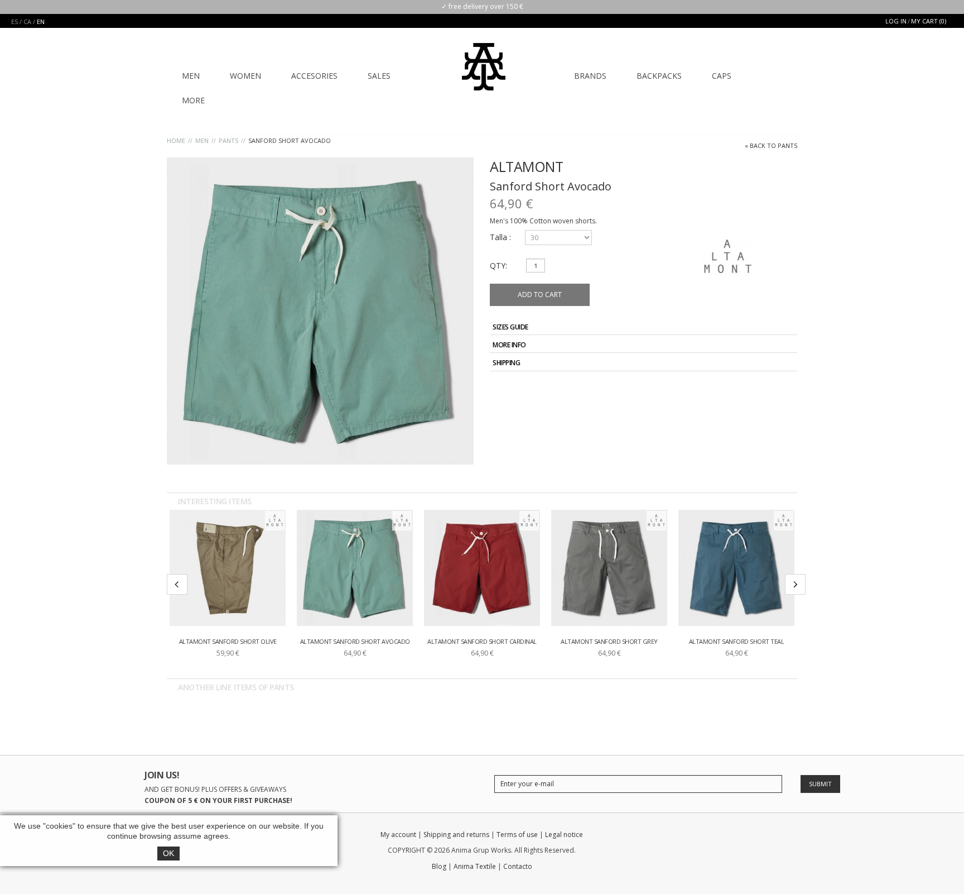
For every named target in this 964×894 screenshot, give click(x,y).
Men (202, 140)
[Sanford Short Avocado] (355, 568)
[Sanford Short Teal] (736, 568)
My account (398, 834)
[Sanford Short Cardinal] (482, 568)
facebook (712, 837)
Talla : (501, 237)
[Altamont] (275, 520)
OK (168, 853)
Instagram (771, 837)
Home (176, 140)
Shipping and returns (456, 834)
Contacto (517, 866)
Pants (228, 140)
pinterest (790, 837)
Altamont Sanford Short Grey (609, 641)
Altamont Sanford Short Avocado (355, 641)
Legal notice (564, 834)
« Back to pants (771, 145)
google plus (751, 837)
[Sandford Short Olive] (227, 568)
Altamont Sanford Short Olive (228, 641)
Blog (439, 866)
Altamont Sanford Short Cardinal (482, 641)
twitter (732, 837)
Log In (896, 21)
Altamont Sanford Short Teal (736, 641)
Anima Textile (475, 866)
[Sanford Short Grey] (609, 568)
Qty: (498, 265)
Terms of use (517, 834)
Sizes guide (510, 327)
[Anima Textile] (484, 59)
